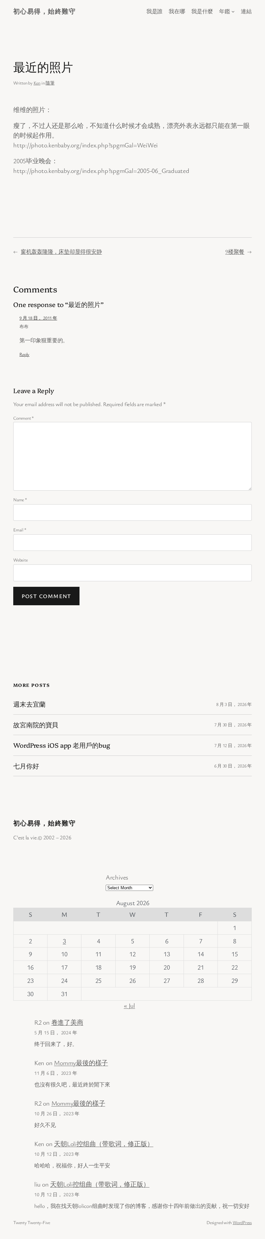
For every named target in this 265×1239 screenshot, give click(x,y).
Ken (37, 83)
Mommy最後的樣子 (81, 1062)
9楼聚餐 (234, 251)
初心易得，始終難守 (44, 11)
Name (20, 499)
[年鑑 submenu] (233, 11)
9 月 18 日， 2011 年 (38, 318)
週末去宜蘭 (29, 704)
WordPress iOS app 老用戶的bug (61, 745)
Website (20, 560)
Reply (24, 354)
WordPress (242, 1222)
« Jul (129, 1005)
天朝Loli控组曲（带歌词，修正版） (103, 1143)
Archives (117, 877)
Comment (23, 418)
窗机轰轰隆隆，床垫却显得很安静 (61, 251)
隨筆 (50, 83)
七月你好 (26, 765)
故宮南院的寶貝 (35, 724)
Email (19, 530)
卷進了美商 (67, 1022)
